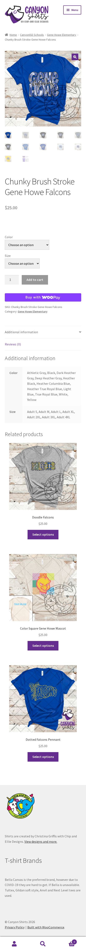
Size (8, 256)
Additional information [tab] (21, 332)
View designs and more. (40, 841)
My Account (14, 944)
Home (13, 35)
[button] (75, 57)
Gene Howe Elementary (61, 35)
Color (9, 237)
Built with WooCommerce (45, 927)
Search (43, 944)
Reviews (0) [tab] (13, 344)
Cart (66, 940)
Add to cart (35, 280)
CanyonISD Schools (32, 35)
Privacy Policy (14, 927)
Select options (43, 534)
